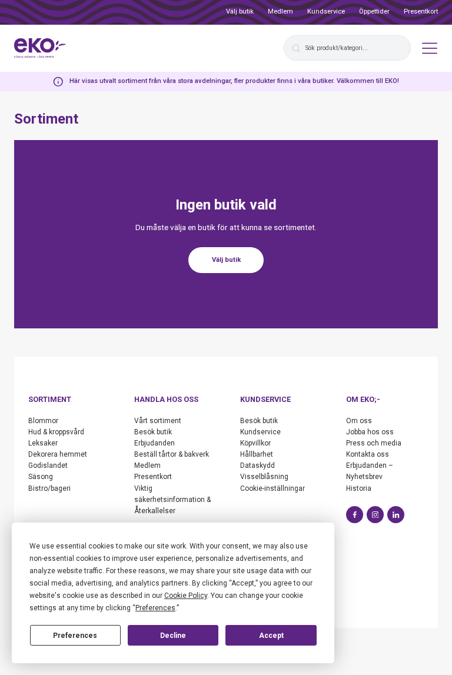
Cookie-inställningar (272, 488)
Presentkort (421, 11)
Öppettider (374, 11)
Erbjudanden (154, 443)
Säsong (40, 477)
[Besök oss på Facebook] (354, 514)
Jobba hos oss (370, 432)
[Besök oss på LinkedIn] (395, 514)
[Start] (40, 48)
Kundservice (326, 11)
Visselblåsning (264, 477)
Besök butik (153, 432)
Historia (358, 488)
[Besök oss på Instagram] (375, 514)
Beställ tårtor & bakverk (171, 454)
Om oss (359, 421)
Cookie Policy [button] (185, 595)
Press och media (373, 443)
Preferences (75, 635)
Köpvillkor (255, 443)
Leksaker (43, 443)
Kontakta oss (367, 454)
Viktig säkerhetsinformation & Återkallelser (172, 499)
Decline (173, 635)
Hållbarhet (256, 454)
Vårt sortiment (157, 421)
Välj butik (240, 11)
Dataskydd (257, 465)
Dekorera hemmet (57, 454)
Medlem (280, 11)
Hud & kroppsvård (56, 432)
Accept (271, 635)
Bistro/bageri (49, 488)
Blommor (43, 421)
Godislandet (48, 465)
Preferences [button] (155, 608)
